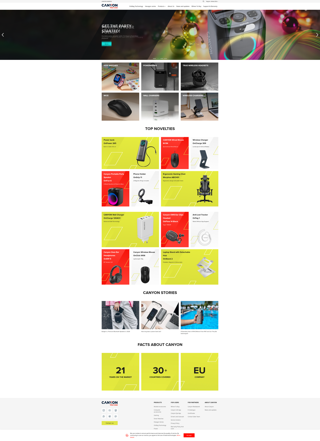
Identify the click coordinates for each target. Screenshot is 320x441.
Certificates (191, 413)
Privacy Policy (175, 423)
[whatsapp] (104, 416)
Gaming (156, 415)
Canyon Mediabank (194, 407)
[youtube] (110, 410)
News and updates (210, 410)
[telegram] (110, 416)
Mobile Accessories (160, 407)
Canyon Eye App (176, 413)
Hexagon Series (159, 422)
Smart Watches (158, 419)
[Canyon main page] (110, 6)
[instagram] (104, 410)
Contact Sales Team (194, 417)
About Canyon (209, 407)
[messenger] (116, 416)
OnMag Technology (160, 425)
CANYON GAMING (107, 1)
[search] (203, 1)
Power (156, 429)
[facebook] (116, 410)
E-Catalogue (191, 410)
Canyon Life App (176, 410)
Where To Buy (175, 407)
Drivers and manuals (177, 417)
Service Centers (176, 420)
